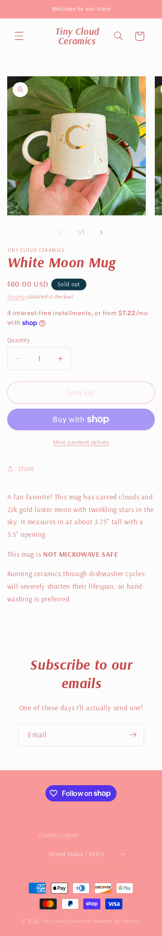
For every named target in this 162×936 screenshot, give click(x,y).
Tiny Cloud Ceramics (66, 920)
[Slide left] (61, 232)
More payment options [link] (81, 442)
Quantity (18, 340)
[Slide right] (101, 232)
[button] (19, 36)
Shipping (16, 296)
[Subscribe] (133, 734)
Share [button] (26, 468)
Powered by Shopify (116, 920)
